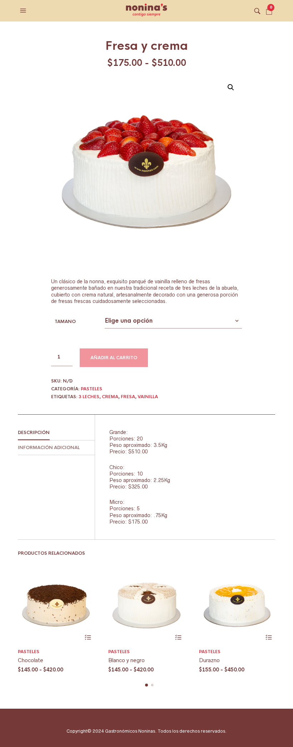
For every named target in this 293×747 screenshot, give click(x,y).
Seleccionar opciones (87, 637)
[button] (24, 10)
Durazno (209, 660)
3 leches (89, 397)
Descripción (34, 432)
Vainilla (148, 397)
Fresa (128, 397)
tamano (65, 321)
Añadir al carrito (113, 358)
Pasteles (91, 389)
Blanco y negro (126, 660)
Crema (110, 397)
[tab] (56, 432)
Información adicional (49, 447)
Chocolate (30, 660)
